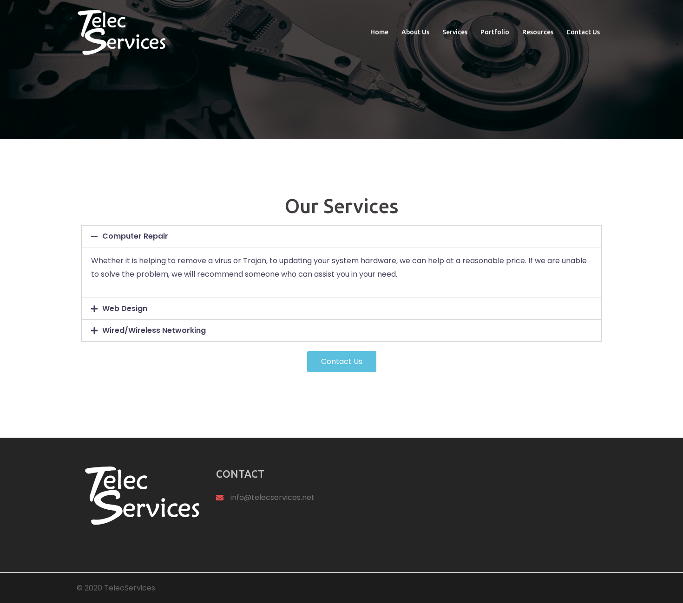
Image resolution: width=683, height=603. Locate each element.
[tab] (341, 236)
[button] (341, 361)
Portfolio (494, 32)
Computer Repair (135, 236)
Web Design (124, 308)
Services (454, 32)
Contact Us (583, 32)
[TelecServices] (121, 31)
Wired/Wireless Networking (154, 330)
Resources (537, 32)
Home (379, 32)
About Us (415, 32)
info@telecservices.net (272, 497)
